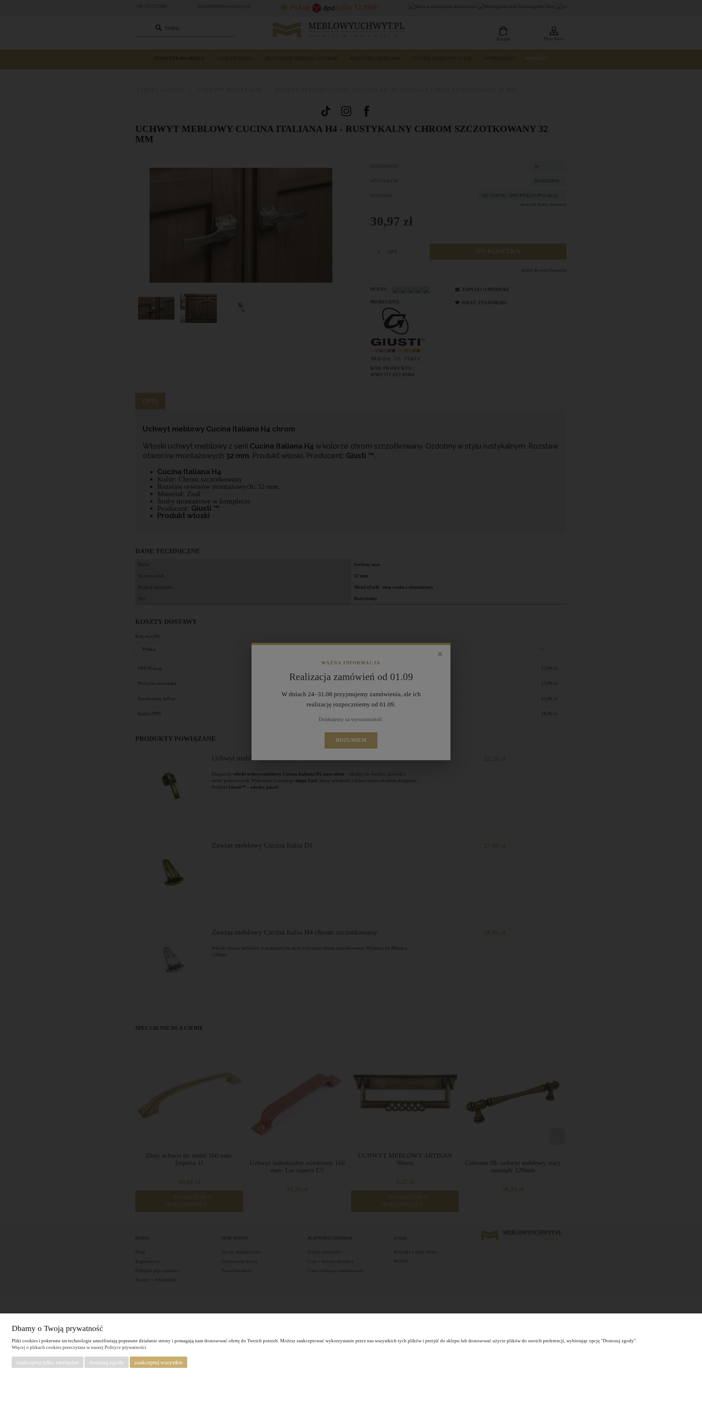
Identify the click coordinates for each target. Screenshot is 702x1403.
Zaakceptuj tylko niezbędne (47, 1362)
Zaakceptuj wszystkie (159, 1362)
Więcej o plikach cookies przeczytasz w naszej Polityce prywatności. (79, 1347)
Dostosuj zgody (106, 1362)
